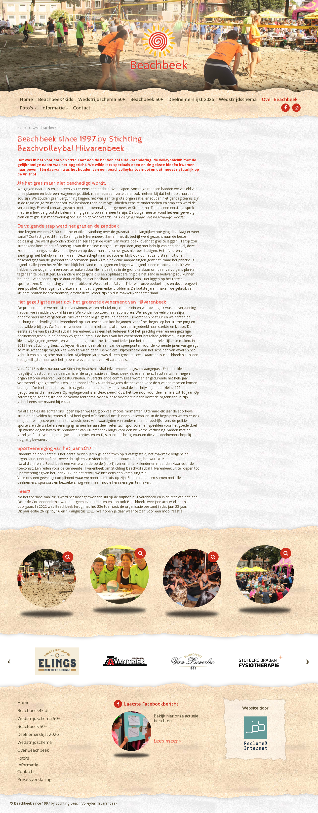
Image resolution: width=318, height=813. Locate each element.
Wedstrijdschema (238, 99)
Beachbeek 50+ (146, 99)
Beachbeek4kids (55, 99)
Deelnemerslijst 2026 (191, 99)
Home (26, 99)
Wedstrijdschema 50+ (101, 99)
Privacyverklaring (34, 779)
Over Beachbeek (280, 99)
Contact (81, 108)
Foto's (26, 108)
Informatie (53, 108)
